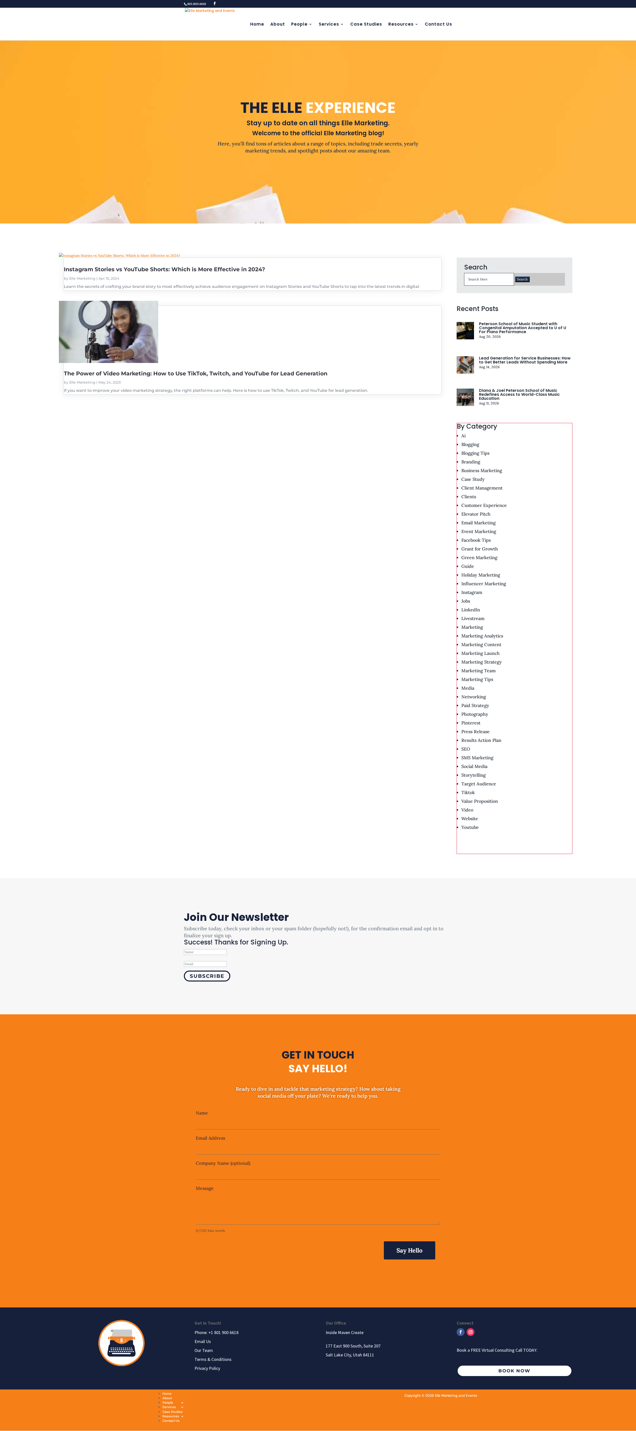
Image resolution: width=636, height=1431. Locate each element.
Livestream (472, 618)
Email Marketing (478, 523)
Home (257, 24)
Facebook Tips (476, 540)
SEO (465, 749)
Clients (468, 496)
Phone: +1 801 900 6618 (216, 1332)
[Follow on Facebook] (461, 1332)
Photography (474, 714)
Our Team (204, 1350)
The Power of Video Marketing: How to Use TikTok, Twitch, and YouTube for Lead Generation (195, 373)
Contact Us (438, 24)
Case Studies (366, 24)
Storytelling (473, 775)
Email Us (203, 1341)
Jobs (465, 601)
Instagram (471, 592)
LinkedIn (470, 610)
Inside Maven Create (344, 1332)
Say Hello (410, 1250)
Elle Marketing (82, 278)
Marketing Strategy (481, 662)
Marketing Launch (480, 653)
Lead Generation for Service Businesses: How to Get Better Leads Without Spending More (525, 360)
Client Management (482, 488)
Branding (470, 462)
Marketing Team (478, 670)
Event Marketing (478, 531)
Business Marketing (481, 470)
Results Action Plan (481, 740)
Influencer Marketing (483, 583)
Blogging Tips (475, 453)
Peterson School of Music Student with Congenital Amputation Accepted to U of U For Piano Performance (522, 328)
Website (469, 818)
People (299, 24)
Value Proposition (479, 801)
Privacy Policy (207, 1368)
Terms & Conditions (213, 1359)
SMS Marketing (477, 757)
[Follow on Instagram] (471, 1332)
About (277, 24)
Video (467, 810)
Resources (401, 24)
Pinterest (470, 723)
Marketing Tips (477, 679)
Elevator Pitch (475, 514)
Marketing (472, 627)
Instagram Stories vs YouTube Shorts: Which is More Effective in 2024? (164, 269)
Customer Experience (484, 505)
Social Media (474, 766)
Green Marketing (479, 557)
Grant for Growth (479, 549)
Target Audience (478, 784)
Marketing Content (481, 644)
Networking (473, 697)
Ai (463, 436)
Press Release (475, 731)
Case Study (473, 479)
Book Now (514, 1371)
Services (329, 24)
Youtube (470, 827)
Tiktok (468, 792)
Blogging (470, 444)
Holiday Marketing (480, 575)
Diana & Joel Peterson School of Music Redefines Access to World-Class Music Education (519, 394)
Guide (467, 566)
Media (467, 688)
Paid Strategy (475, 705)
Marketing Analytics (482, 636)
